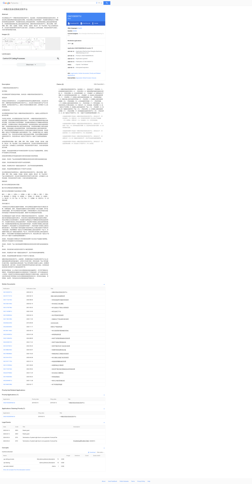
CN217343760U (7, 369)
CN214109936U (7, 365)
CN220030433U (7, 326)
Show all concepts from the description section (16, 469)
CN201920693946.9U (9, 402)
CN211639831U (7, 311)
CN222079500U (7, 373)
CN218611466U (7, 330)
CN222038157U (7, 342)
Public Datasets (124, 481)
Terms (133, 481)
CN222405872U (7, 334)
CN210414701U (7, 357)
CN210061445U (7, 303)
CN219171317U (7, 296)
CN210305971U (7, 292)
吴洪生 (75, 31)
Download (92, 452)
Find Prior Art (86, 23)
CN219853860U (7, 353)
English (80, 28)
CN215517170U (7, 361)
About (103, 481)
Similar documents (83, 73)
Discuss (94, 78)
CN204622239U (7, 323)
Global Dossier (86, 78)
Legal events (74, 73)
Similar (96, 23)
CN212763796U (7, 307)
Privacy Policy (141, 481)
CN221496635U (7, 338)
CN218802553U (7, 350)
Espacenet (79, 78)
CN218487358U (7, 384)
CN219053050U (7, 376)
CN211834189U (7, 319)
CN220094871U (7, 380)
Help (149, 481)
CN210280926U (7, 315)
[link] (8, 459)
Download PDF (74, 23)
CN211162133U (7, 300)
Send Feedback (112, 481)
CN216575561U (7, 346)
